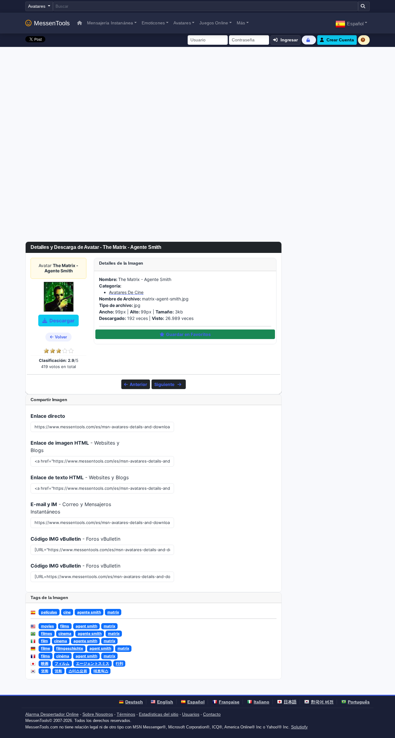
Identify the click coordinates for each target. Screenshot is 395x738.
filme (45, 648)
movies (47, 626)
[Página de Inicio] (80, 23)
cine (67, 612)
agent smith (86, 626)
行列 (119, 663)
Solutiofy (299, 726)
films (64, 626)
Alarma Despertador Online (52, 714)
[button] (351, 23)
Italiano (261, 701)
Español (196, 701)
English (165, 701)
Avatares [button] (182, 22)
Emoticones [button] (153, 22)
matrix (113, 612)
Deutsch (134, 701)
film (44, 641)
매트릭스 (101, 671)
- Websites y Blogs (75, 446)
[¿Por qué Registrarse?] (364, 40)
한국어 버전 (322, 701)
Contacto (212, 714)
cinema (64, 633)
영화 (44, 671)
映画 (44, 663)
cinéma (62, 656)
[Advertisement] (197, 93)
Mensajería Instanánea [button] (110, 22)
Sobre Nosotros (97, 714)
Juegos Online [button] (213, 22)
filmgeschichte (69, 648)
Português (359, 701)
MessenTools (52, 23)
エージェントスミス (92, 663)
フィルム (62, 663)
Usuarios (190, 714)
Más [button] (241, 22)
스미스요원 (78, 671)
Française (229, 701)
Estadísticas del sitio (158, 714)
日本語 (290, 701)
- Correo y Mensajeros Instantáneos (71, 508)
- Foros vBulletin (75, 539)
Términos (126, 714)
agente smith (89, 612)
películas (49, 612)
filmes (46, 633)
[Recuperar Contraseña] (309, 40)
